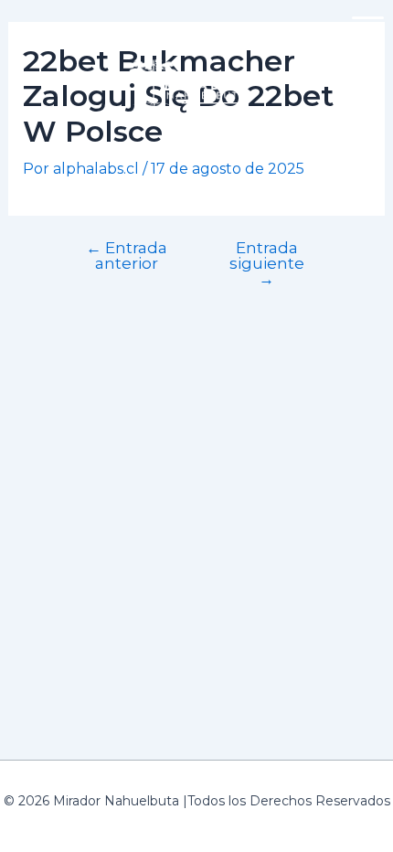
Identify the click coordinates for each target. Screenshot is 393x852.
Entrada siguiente (266, 263)
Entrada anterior (126, 255)
